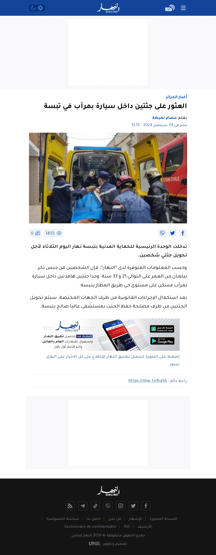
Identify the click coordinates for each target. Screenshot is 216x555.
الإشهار (135, 519)
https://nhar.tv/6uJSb (147, 381)
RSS (127, 527)
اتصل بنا (94, 519)
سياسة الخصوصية (63, 519)
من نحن (114, 519)
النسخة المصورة (163, 519)
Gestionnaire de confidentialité (90, 527)
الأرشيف (145, 527)
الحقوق (129, 536)
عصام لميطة (164, 118)
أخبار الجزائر (176, 97)
